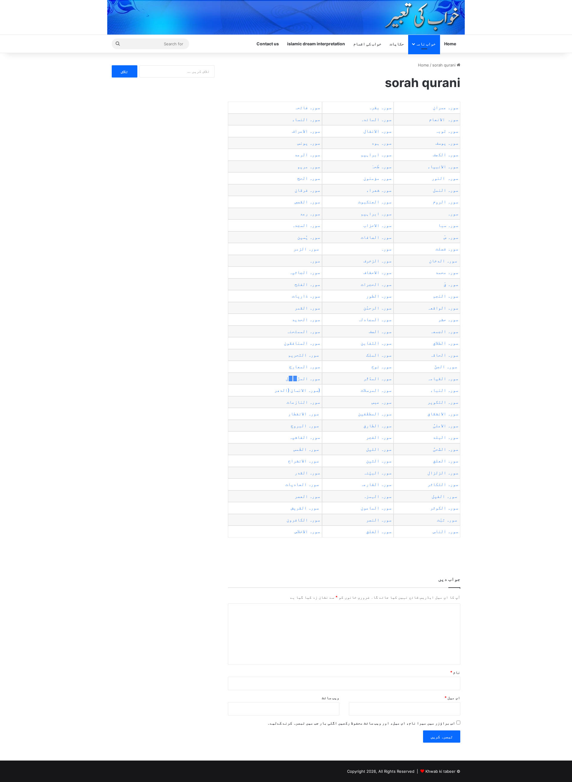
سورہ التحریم (303, 355)
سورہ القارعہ (375, 484)
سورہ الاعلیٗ (445, 425)
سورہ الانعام (443, 119)
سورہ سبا (448, 225)
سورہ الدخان (443, 261)
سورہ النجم (445, 296)
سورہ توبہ (447, 131)
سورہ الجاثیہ (304, 272)
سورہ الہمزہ (377, 496)
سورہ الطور (378, 296)
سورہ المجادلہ (374, 319)
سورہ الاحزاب (376, 225)
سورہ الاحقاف (377, 272)
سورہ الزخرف (377, 261)
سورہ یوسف (447, 143)
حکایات (397, 43)
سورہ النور (445, 178)
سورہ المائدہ (376, 119)
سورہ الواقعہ (443, 308)
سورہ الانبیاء (443, 166)
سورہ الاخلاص (306, 531)
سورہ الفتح (307, 284)
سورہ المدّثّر (376, 378)
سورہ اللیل (378, 449)
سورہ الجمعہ (444, 331)
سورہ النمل (445, 190)
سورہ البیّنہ (376, 473)
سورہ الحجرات (376, 284)
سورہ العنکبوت (374, 202)
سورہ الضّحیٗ (445, 449)
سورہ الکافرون (302, 520)
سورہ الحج (308, 178)
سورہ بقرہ (380, 107)
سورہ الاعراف (306, 131)
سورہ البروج (304, 425)
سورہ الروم (445, 202)
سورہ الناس (445, 531)
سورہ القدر (306, 473)
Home (450, 43)
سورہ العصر (306, 496)
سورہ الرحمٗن (377, 308)
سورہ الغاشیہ (304, 437)
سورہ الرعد (307, 154)
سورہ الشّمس (305, 449)
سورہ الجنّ (445, 366)
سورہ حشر (448, 319)
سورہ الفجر (378, 437)
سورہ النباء (444, 390)
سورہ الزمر (306, 249)
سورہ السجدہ (306, 225)
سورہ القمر (307, 308)
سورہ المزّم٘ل (303, 378)
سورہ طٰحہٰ (381, 166)
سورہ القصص (306, 202)
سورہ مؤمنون (377, 178)
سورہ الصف (380, 331)
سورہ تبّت (446, 520)
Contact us (268, 43)
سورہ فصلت (447, 249)
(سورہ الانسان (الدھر (296, 390)
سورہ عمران (445, 107)
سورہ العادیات (301, 484)
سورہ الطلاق (445, 343)
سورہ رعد (309, 213)
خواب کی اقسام (367, 43)
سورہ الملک (378, 355)
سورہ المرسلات (376, 390)
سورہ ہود (381, 143)
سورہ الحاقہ (444, 355)
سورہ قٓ (451, 284)
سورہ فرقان (307, 190)
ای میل (452, 697)
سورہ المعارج (304, 366)
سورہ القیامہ (443, 378)
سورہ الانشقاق (442, 413)
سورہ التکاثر (443, 484)
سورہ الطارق (376, 425)
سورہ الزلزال (442, 473)
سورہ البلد (445, 437)
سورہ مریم (308, 166)
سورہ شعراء (378, 190)
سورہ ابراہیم (376, 154)
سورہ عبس (381, 402)
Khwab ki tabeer (440, 771)
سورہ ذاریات (306, 296)
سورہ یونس (308, 143)
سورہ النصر (378, 520)
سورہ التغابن (375, 343)
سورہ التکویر (443, 402)
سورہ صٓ (451, 237)
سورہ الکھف (445, 154)
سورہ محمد (447, 272)
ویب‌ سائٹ (330, 697)
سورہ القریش (305, 508)
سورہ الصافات (376, 237)
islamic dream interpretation (316, 43)
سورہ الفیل (443, 496)
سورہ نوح (381, 366)
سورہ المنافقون (301, 343)
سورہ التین (378, 461)
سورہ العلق (445, 461)
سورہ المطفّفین (374, 413)
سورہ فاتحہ (307, 107)
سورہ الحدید (306, 319)
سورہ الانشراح (303, 461)
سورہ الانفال (377, 131)
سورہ (452, 213)
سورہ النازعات (302, 402)
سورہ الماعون (375, 508)
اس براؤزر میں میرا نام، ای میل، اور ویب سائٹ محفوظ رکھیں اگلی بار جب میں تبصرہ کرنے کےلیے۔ (361, 723)
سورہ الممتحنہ (302, 331)
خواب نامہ (426, 43)
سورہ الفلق (378, 531)
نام (455, 672)
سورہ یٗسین (308, 237)
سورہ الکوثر (443, 508)
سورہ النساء (306, 119)
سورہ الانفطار (303, 413)
